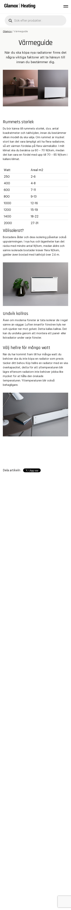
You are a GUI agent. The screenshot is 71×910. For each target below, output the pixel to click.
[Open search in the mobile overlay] (35, 20)
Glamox (7, 31)
